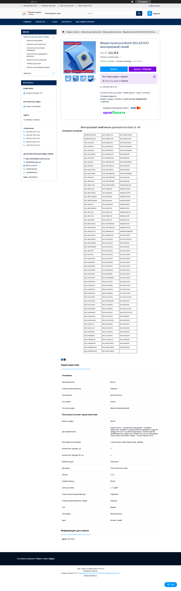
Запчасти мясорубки (34, 40)
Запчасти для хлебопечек (37, 60)
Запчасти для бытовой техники (36, 37)
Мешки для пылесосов (112, 32)
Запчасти (40, 22)
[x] (65, 360)
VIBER (51, 559)
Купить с (138, 69)
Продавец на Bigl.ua (90, 571)
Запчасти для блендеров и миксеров (37, 55)
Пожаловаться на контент (87, 573)
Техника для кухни (34, 63)
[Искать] (139, 13)
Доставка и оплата (85, 22)
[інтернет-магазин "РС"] (31, 15)
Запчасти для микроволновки (38, 67)
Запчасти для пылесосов (91, 32)
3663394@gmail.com (33, 162)
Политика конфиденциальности (108, 573)
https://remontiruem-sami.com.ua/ (38, 158)
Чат (172, 585)
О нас (54, 22)
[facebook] (62, 360)
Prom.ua (101, 569)
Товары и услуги (72, 32)
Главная (27, 22)
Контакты (66, 22)
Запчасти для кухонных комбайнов (36, 49)
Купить (113, 69)
